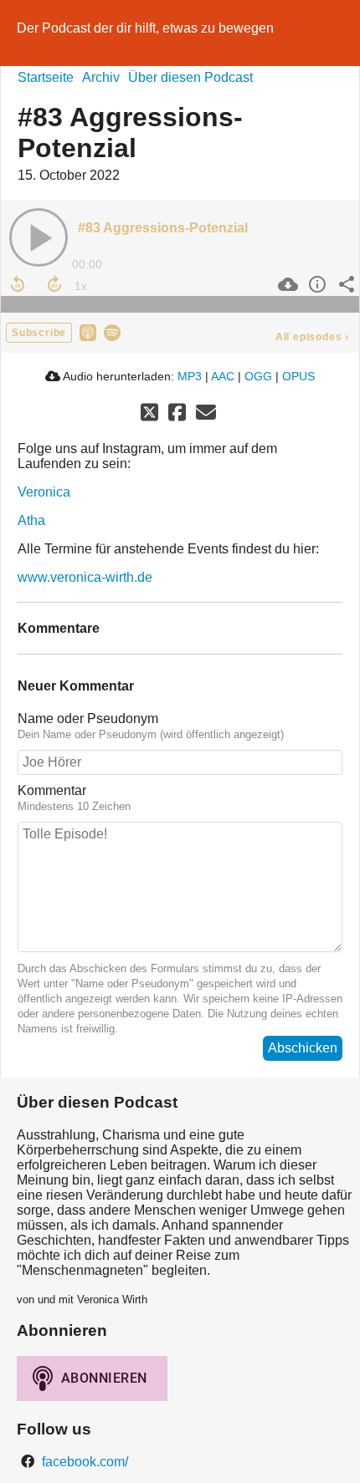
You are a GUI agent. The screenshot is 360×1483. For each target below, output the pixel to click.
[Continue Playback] (38, 237)
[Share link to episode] (344, 284)
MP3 (189, 376)
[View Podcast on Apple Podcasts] (88, 331)
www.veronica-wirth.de (85, 577)
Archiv (101, 77)
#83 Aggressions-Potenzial (163, 228)
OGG (258, 376)
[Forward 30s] (54, 284)
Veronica (44, 492)
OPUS (298, 376)
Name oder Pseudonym (88, 718)
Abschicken (302, 1048)
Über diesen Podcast (190, 77)
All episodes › (312, 337)
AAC (222, 376)
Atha (31, 520)
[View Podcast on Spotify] (112, 331)
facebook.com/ (83, 1462)
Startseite (46, 77)
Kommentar (52, 790)
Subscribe (39, 333)
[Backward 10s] (17, 284)
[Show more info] (315, 284)
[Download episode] (286, 284)
